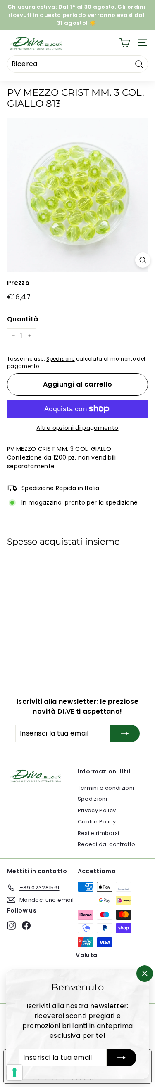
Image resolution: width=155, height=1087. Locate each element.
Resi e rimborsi (98, 833)
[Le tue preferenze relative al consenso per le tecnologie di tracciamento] (14, 1072)
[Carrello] (124, 43)
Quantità (22, 319)
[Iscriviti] (121, 1057)
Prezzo (18, 282)
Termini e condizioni (106, 788)
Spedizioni (92, 799)
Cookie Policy (97, 821)
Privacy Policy (97, 810)
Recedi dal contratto (107, 844)
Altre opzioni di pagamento (77, 428)
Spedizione (60, 359)
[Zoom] (142, 260)
